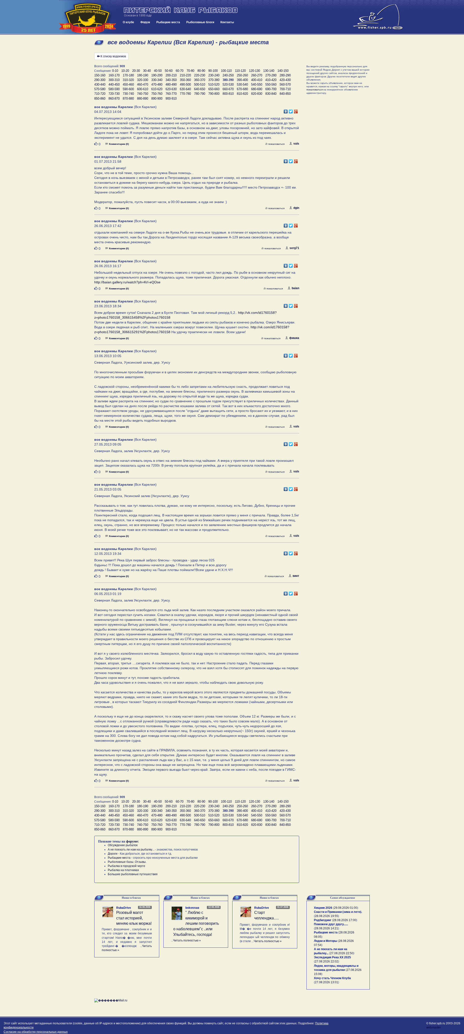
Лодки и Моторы (325, 941)
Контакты (227, 22)
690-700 (270, 89)
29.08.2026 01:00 (345, 907)
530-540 (242, 84)
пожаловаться (276, 144)
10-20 (125, 71)
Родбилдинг (322, 920)
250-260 (242, 75)
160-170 (114, 75)
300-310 (114, 80)
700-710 (285, 89)
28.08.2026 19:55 (326, 916)
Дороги (112, 853)
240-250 (228, 75)
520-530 (228, 84)
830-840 (270, 93)
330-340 (156, 80)
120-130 (254, 71)
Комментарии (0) (119, 144)
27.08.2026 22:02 (326, 961)
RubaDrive (123, 907)
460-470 (142, 84)
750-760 (156, 93)
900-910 (171, 98)
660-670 (228, 89)
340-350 (171, 80)
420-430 (285, 80)
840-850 (285, 93)
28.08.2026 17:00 (344, 920)
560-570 (285, 84)
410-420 (270, 80)
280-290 (285, 75)
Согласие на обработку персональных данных (36, 1032)
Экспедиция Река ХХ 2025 (332, 957)
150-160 (99, 75)
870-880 (128, 98)
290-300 (99, 80)
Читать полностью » (187, 940)
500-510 (199, 84)
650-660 (213, 89)
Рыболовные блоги (200, 22)
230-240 (213, 75)
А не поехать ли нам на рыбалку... (131, 849)
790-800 (213, 93)
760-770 (171, 93)
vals (296, 143)
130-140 (268, 71)
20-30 (136, 71)
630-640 (185, 89)
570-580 (99, 89)
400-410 (256, 80)
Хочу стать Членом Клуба (332, 978)
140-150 (283, 71)
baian (295, 288)
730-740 (128, 93)
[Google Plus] (295, 110)
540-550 (256, 84)
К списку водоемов (113, 56)
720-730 (114, 93)
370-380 (213, 80)
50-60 (169, 71)
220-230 (199, 75)
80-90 (201, 71)
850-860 (99, 98)
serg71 (294, 248)
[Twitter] (290, 110)
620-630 (171, 89)
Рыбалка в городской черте (126, 866)
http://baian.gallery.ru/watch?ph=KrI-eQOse (127, 282)
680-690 (256, 89)
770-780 (185, 93)
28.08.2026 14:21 (326, 928)
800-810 (228, 93)
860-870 (114, 98)
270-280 (270, 75)
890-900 (156, 98)
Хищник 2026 (323, 907)
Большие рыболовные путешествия (133, 874)
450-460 (128, 84)
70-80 (190, 71)
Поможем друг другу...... (331, 924)
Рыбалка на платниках (123, 870)
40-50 (158, 71)
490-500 (185, 84)
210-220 (185, 75)
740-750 (142, 93)
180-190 (142, 75)
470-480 (156, 84)
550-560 (270, 84)
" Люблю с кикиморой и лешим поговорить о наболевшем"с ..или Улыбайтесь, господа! (196, 923)
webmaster (433, 1027)
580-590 (114, 89)
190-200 (156, 75)
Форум (145, 22)
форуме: (132, 841)
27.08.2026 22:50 (341, 953)
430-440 (99, 84)
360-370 (199, 80)
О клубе (128, 22)
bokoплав (192, 907)
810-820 (242, 93)
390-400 (242, 80)
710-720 (99, 93)
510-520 (213, 84)
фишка (294, 338)
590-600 (128, 89)
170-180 (128, 75)
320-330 (142, 80)
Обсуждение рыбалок (123, 845)
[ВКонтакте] (285, 110)
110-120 (240, 71)
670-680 (242, 89)
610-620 (156, 89)
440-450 (114, 84)
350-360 (185, 80)
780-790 (199, 93)
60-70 (179, 71)
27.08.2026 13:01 (326, 982)
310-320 (128, 80)
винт (296, 576)
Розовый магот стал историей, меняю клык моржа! (134, 918)
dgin (296, 208)
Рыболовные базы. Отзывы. (127, 862)
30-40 (147, 71)
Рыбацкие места (168, 22)
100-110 (226, 71)
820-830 (256, 93)
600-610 (142, 89)
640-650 (199, 89)
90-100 (213, 71)
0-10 (115, 71)
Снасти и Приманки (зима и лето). (338, 912)
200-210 (171, 75)
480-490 (171, 84)
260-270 (256, 75)
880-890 (142, 98)
